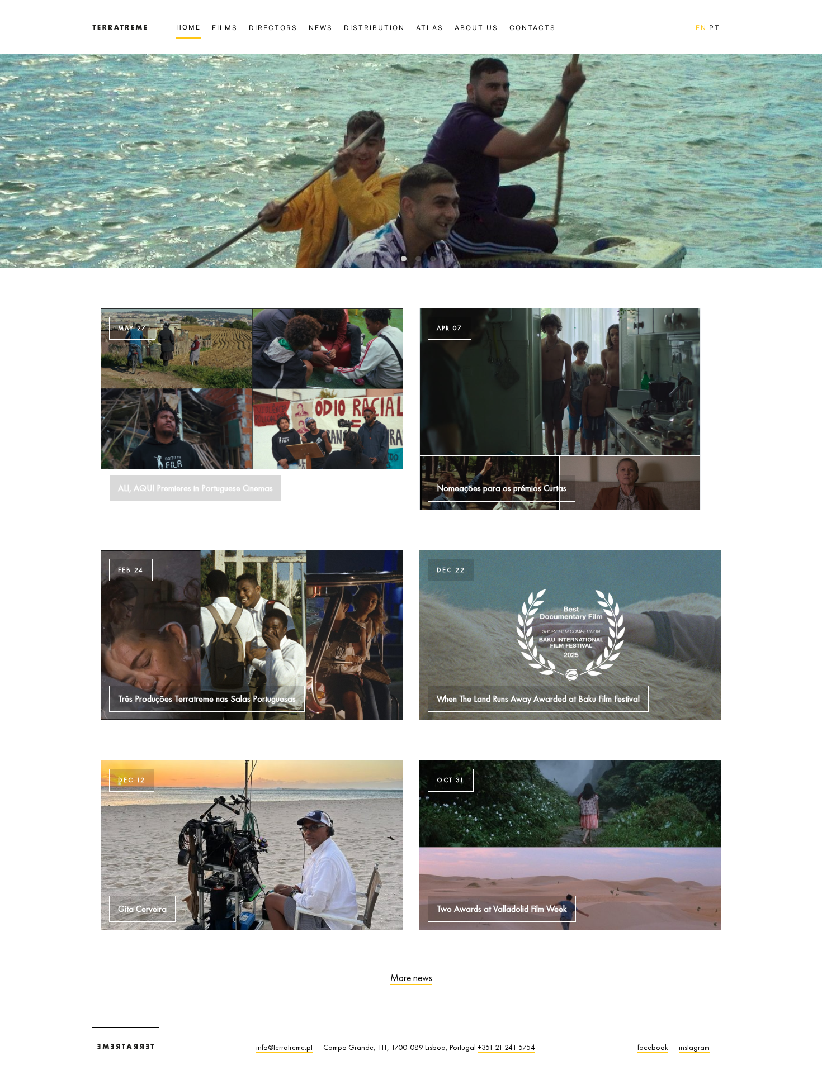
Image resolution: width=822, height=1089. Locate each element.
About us (476, 27)
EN (701, 27)
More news (411, 978)
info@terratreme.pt (284, 1047)
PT (714, 27)
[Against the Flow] (411, 264)
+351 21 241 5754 (506, 1047)
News (321, 27)
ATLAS (429, 27)
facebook (652, 1047)
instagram (694, 1047)
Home (188, 27)
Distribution (374, 27)
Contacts (532, 27)
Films (225, 27)
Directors (273, 27)
